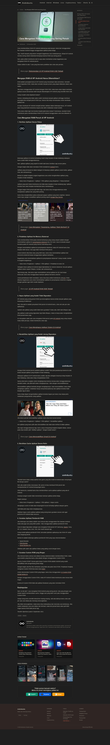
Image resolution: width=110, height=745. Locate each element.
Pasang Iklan (82, 717)
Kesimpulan (79, 45)
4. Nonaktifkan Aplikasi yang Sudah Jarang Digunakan (84, 32)
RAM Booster (24, 543)
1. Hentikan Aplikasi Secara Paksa (83, 22)
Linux (62, 3)
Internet (49, 3)
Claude (59, 694)
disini (43, 569)
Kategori (49, 708)
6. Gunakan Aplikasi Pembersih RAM (84, 39)
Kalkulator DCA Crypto (68, 715)
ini (64, 278)
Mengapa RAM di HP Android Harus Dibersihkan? (83, 14)
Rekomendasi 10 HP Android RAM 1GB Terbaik (46, 71)
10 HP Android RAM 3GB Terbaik (41, 289)
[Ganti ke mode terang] (92, 3)
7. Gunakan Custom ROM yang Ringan (84, 42)
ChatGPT (33, 694)
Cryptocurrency (71, 3)
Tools (79, 3)
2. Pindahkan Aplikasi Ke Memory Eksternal (83, 25)
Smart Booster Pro (25, 545)
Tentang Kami (82, 711)
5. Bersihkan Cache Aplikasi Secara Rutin (83, 35)
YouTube (25, 715)
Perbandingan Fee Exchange (67, 718)
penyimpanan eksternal (40, 242)
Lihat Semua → (66, 720)
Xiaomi (66, 527)
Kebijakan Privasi (83, 713)
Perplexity (46, 694)
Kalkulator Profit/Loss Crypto (68, 712)
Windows (56, 3)
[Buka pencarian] (89, 3)
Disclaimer (81, 715)
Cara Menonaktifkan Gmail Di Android (42, 437)
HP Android (56, 318)
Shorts (85, 3)
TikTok (19, 715)
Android (42, 3)
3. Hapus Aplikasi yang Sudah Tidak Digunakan (84, 29)
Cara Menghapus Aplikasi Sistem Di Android (45, 327)
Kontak (81, 720)
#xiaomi (24, 615)
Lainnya (81, 708)
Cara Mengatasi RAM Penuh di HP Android (84, 18)
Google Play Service (57, 197)
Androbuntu (27, 2)
